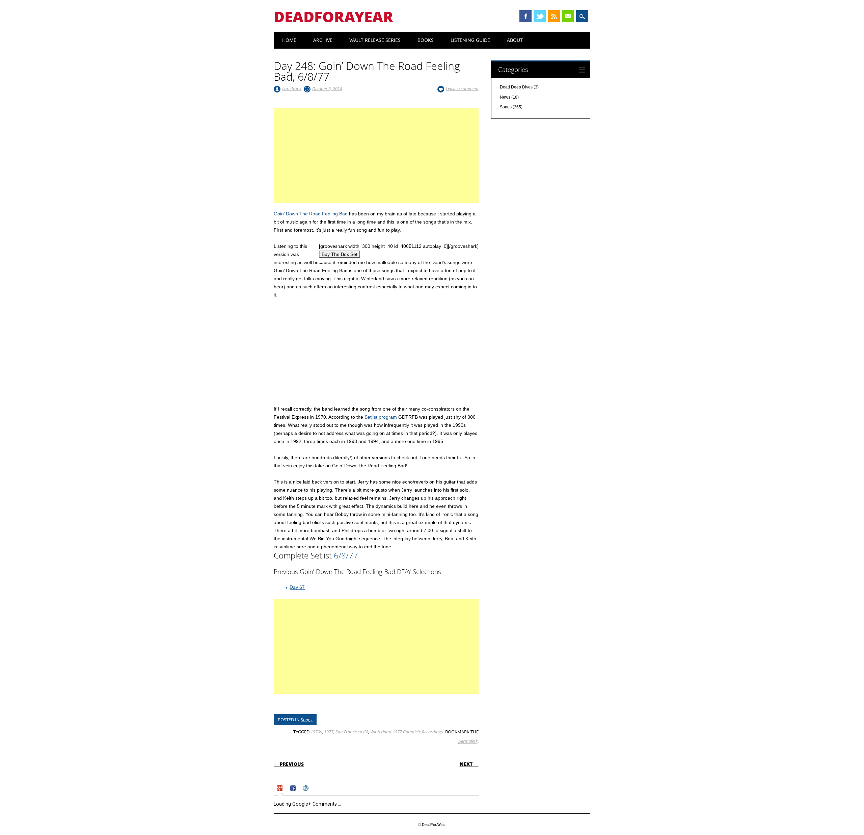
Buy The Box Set (339, 254)
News (505, 97)
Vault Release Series (375, 40)
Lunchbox (291, 88)
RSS (554, 16)
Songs (307, 719)
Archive (322, 40)
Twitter (540, 16)
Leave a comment (462, 88)
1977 (328, 732)
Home (289, 40)
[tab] (281, 789)
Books (425, 40)
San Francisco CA (351, 732)
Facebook (525, 16)
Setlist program (380, 417)
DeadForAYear (333, 16)
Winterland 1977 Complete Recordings (406, 732)
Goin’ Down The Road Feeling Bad (311, 213)
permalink (468, 741)
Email (568, 16)
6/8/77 (346, 555)
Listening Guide (470, 40)
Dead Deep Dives (516, 87)
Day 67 (297, 587)
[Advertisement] (376, 163)
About (515, 40)
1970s (316, 732)
